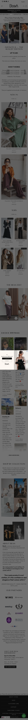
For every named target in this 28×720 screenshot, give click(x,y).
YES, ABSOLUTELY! (7, 358)
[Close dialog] (27, 351)
